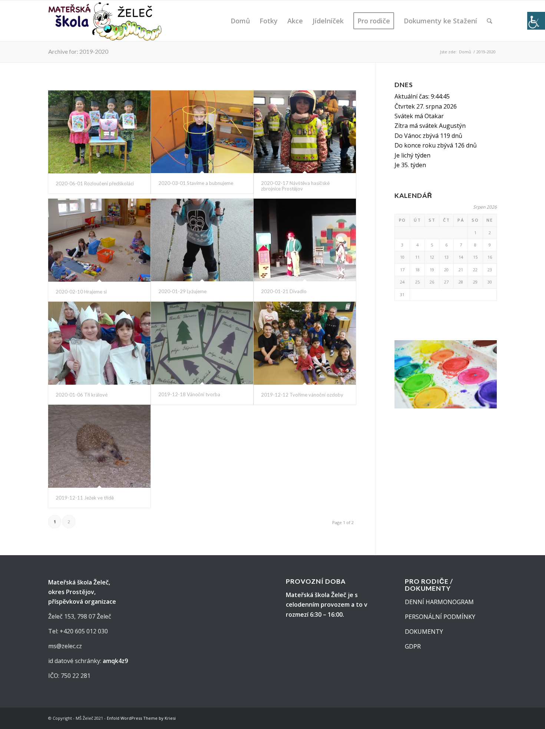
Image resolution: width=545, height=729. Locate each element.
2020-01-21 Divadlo (284, 291)
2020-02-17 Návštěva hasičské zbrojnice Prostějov (295, 185)
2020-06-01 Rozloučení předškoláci (95, 183)
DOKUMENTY (424, 631)
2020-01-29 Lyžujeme (182, 291)
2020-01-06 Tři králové (82, 395)
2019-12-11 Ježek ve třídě (85, 498)
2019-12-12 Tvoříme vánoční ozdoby (302, 395)
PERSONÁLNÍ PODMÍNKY (440, 617)
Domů (465, 51)
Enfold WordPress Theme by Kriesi (141, 718)
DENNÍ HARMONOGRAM (439, 602)
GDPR (413, 646)
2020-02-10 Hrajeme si (81, 292)
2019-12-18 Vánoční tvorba (189, 394)
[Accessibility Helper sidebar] (536, 21)
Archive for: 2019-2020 (78, 51)
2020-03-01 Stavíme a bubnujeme (195, 183)
